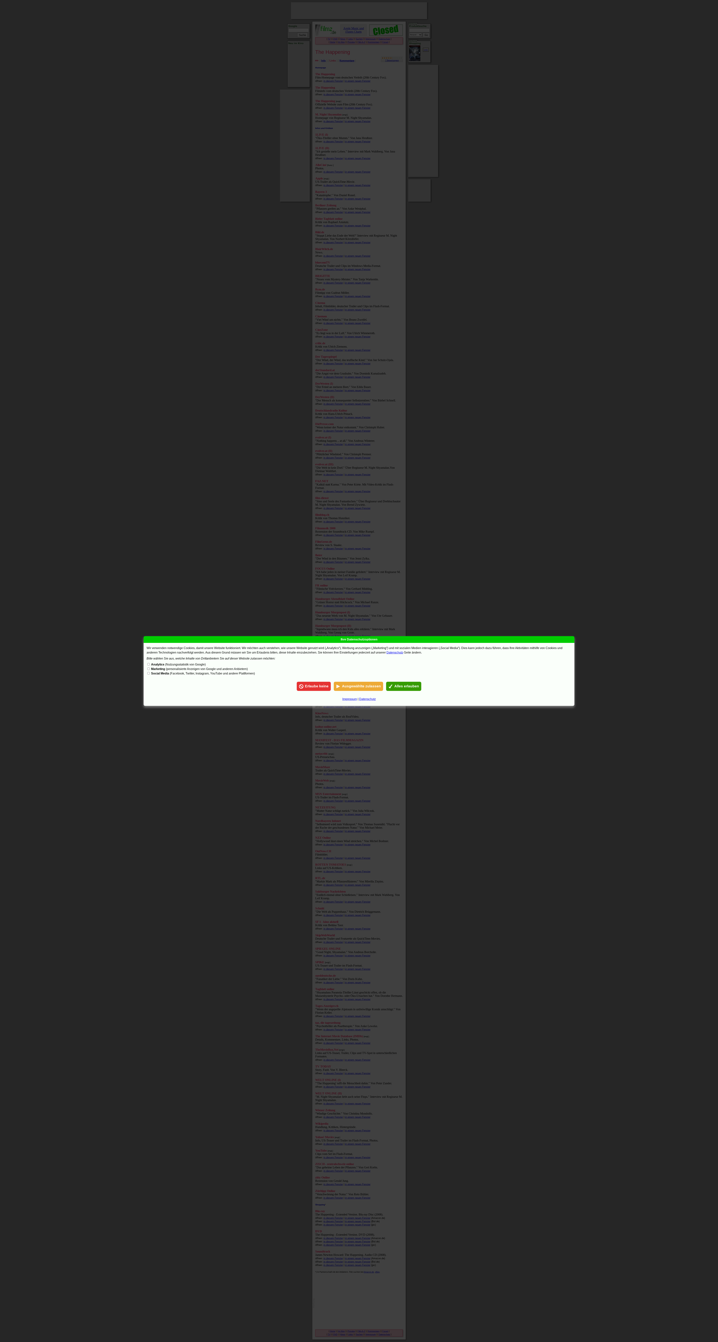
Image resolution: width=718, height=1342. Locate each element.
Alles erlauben (406, 686)
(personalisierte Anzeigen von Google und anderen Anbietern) (199, 669)
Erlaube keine (317, 686)
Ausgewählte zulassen (361, 686)
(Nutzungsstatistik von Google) (178, 664)
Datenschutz (394, 652)
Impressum (349, 699)
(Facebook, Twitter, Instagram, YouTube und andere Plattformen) (203, 673)
